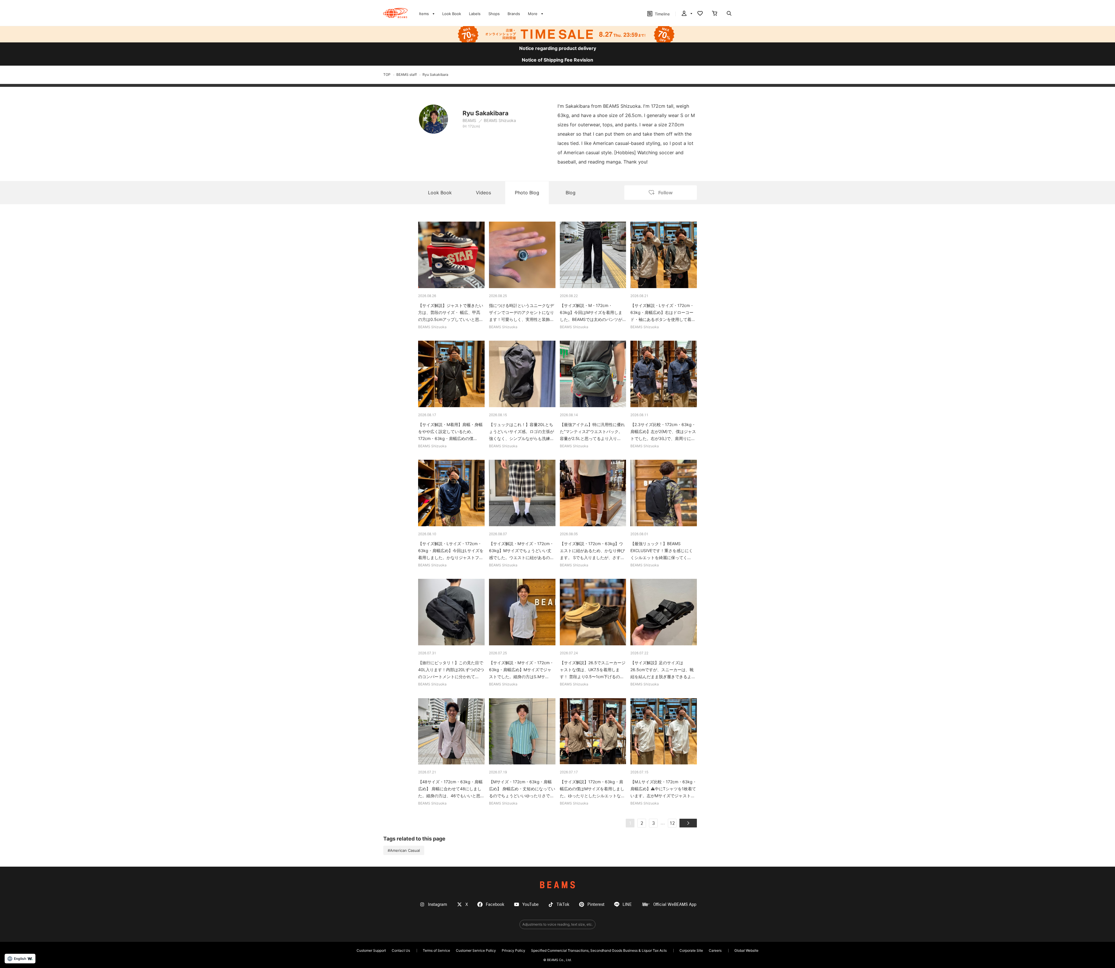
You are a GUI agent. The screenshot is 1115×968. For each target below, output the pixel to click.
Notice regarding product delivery (557, 48)
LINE (627, 904)
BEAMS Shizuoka (500, 120)
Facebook (495, 904)
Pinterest (596, 904)
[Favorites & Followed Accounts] (700, 14)
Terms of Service (436, 950)
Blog (571, 192)
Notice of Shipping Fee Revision (557, 60)
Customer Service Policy (476, 950)
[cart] (714, 14)
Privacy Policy (513, 950)
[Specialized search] (729, 14)
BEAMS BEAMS (395, 13)
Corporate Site (691, 950)
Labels (475, 13)
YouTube (530, 904)
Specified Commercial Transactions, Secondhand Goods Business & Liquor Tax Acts (599, 950)
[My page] (686, 14)
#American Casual (404, 850)
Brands (514, 13)
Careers (715, 950)
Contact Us (401, 950)
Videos (483, 192)
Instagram (437, 904)
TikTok (563, 904)
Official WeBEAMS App (674, 904)
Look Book (451, 13)
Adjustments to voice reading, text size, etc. (557, 924)
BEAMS (470, 120)
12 (672, 823)
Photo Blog (527, 192)
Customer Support (371, 950)
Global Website (746, 950)
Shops (494, 13)
